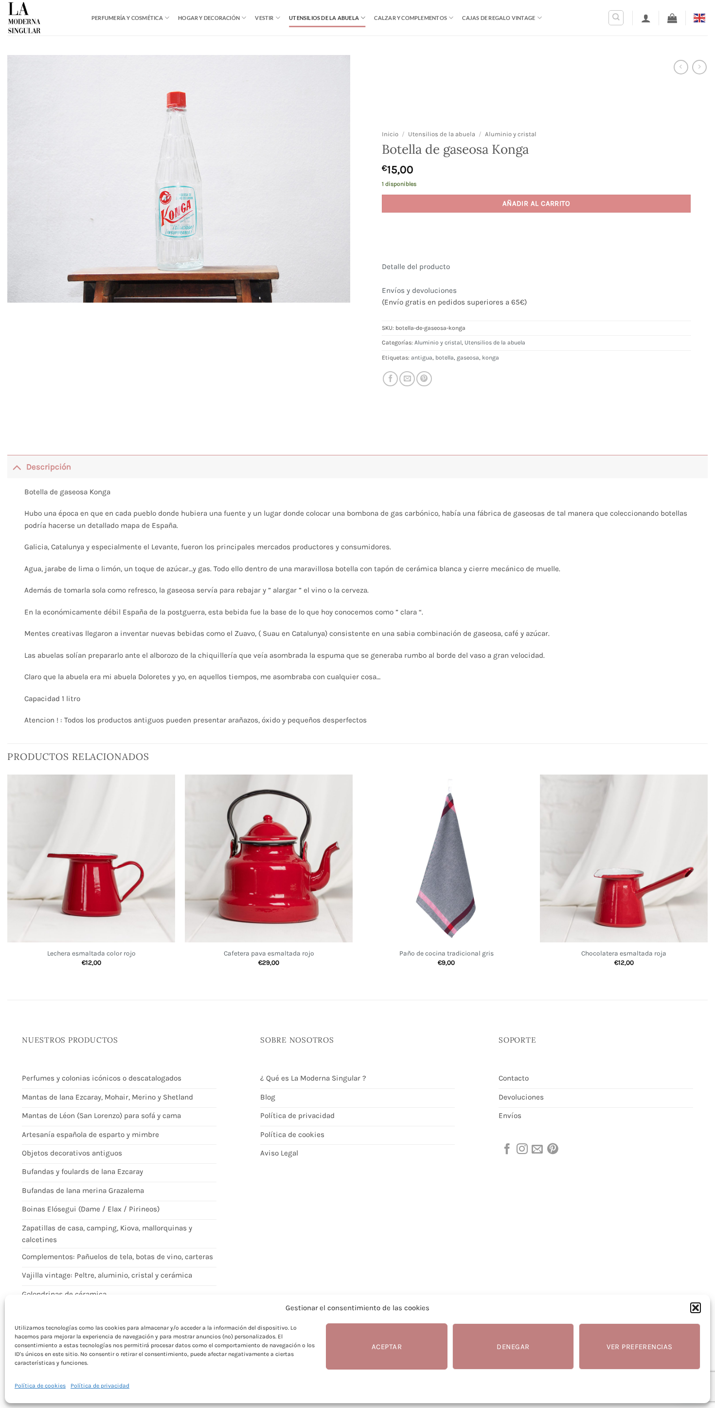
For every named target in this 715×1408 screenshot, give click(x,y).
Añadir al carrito (536, 203)
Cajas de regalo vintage (498, 18)
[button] (695, 1308)
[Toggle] (16, 466)
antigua (421, 357)
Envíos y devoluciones (419, 290)
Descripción (48, 466)
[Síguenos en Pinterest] (552, 1149)
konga (490, 357)
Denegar (513, 1346)
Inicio (390, 134)
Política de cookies (40, 1385)
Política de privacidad (100, 1385)
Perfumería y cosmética (127, 18)
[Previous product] (699, 67)
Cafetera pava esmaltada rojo (269, 953)
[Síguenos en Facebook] (506, 1149)
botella (444, 357)
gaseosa (468, 357)
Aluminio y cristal (510, 134)
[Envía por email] (407, 379)
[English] (701, 17)
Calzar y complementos (410, 18)
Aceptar (387, 1346)
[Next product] (681, 67)
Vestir (264, 18)
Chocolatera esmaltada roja (623, 953)
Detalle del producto (416, 266)
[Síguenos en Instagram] (521, 1149)
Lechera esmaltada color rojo (91, 953)
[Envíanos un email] (536, 1149)
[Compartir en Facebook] (390, 379)
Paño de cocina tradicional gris (446, 953)
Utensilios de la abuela (324, 18)
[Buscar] (616, 17)
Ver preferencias (639, 1346)
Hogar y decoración (209, 18)
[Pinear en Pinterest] (424, 379)
